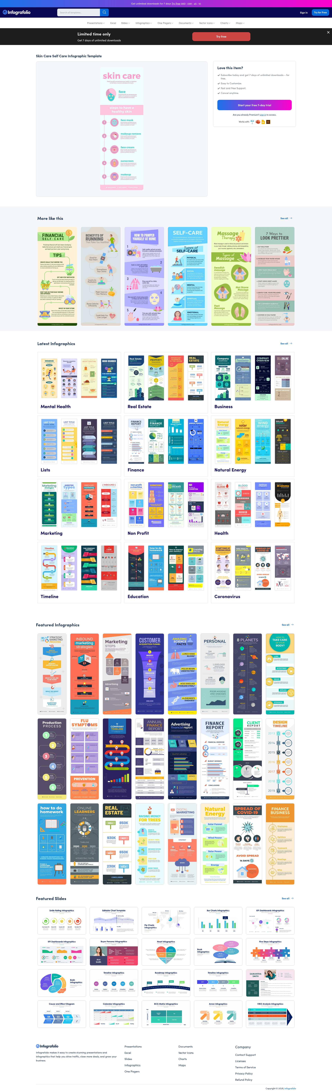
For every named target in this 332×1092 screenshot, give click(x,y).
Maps (239, 23)
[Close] (328, 32)
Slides (124, 23)
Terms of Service (245, 1067)
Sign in (304, 12)
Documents (185, 23)
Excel (113, 23)
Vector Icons (206, 23)
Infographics (143, 23)
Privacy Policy (244, 1073)
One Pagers (164, 23)
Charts (224, 23)
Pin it (50, 73)
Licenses (240, 1061)
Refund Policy (243, 1079)
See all (284, 218)
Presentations (94, 23)
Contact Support (245, 1055)
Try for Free (320, 12)
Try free (221, 36)
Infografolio (290, 1088)
